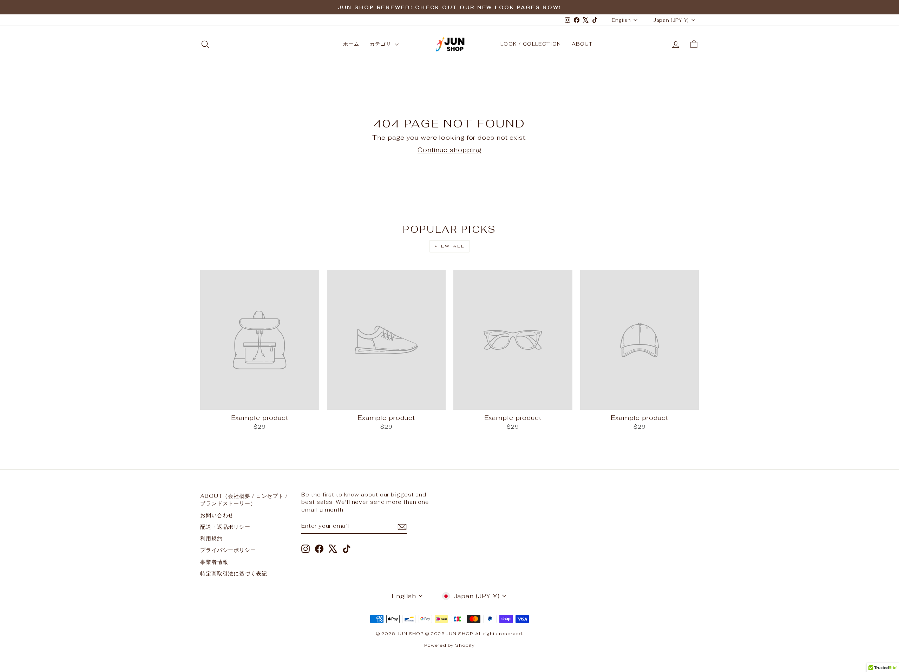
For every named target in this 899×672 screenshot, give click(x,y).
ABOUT (582, 44)
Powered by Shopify (449, 645)
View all (449, 246)
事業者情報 (214, 562)
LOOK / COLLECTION (530, 44)
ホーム (351, 44)
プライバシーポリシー (228, 550)
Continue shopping (449, 150)
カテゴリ (381, 44)
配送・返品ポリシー (225, 526)
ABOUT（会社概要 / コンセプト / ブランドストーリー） (244, 500)
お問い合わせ (217, 515)
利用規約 (211, 538)
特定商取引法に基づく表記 (233, 573)
